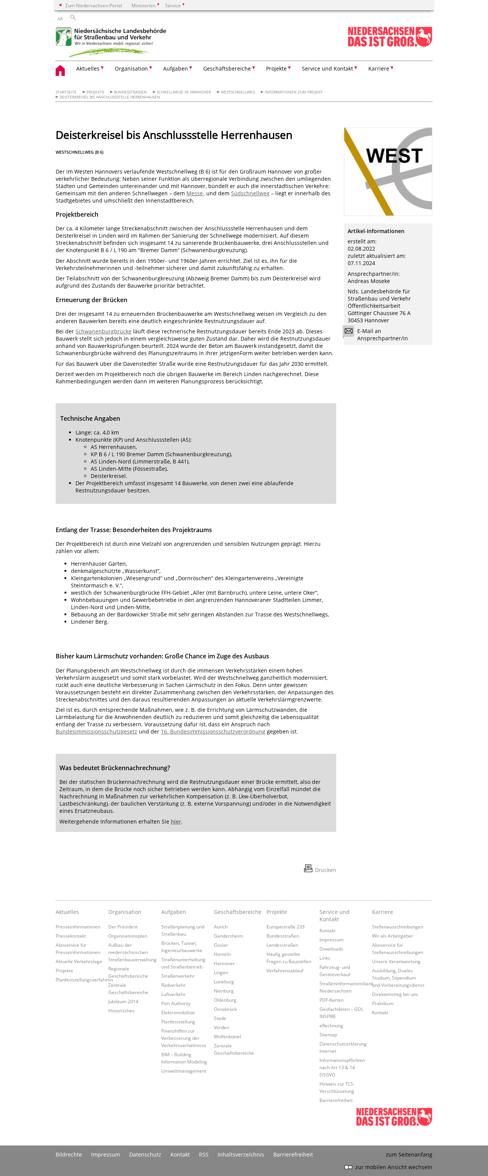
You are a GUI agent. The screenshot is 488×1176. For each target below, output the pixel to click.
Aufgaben (173, 911)
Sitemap (328, 1034)
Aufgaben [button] (175, 68)
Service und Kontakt (334, 915)
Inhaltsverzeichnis (241, 1154)
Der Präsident (123, 926)
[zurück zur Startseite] (113, 43)
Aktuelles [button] (88, 68)
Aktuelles (67, 911)
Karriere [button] (378, 68)
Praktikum (382, 1003)
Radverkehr (173, 985)
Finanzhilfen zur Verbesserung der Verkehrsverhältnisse (183, 1038)
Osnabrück (225, 1009)
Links (324, 958)
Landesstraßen (282, 945)
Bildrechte (69, 1154)
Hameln (222, 954)
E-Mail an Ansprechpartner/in (382, 334)
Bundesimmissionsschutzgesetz (96, 731)
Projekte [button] (276, 68)
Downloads (331, 949)
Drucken (325, 870)
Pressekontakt (71, 936)
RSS (204, 1154)
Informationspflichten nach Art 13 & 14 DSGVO (342, 1067)
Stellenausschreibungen (397, 926)
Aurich (221, 926)
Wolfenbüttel (227, 1036)
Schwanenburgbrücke (103, 331)
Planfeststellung (178, 1021)
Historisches (121, 1010)
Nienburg (224, 991)
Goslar (221, 945)
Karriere (382, 911)
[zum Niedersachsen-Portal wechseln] (390, 45)
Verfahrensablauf (284, 970)
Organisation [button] (131, 68)
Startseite (66, 92)
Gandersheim (228, 936)
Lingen (221, 972)
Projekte (95, 92)
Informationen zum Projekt (294, 92)
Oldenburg (225, 1000)
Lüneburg (224, 981)
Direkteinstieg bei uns (395, 994)
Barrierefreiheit (336, 1100)
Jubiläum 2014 (123, 1001)
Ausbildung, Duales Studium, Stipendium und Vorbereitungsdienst (398, 977)
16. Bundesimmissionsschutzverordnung (213, 731)
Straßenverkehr (177, 976)
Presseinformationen (78, 926)
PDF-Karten (331, 1000)
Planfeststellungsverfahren (84, 980)
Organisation (124, 911)
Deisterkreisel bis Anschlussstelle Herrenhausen (109, 97)
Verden (221, 1027)
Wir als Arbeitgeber (392, 936)
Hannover (224, 963)
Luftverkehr (173, 994)
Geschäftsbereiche (238, 911)
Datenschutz (145, 1154)
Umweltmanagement (183, 1071)
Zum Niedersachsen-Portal (93, 5)
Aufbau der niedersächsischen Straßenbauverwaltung (132, 952)
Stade (220, 1018)
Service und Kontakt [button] (327, 68)
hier (176, 821)
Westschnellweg (238, 92)
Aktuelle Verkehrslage (79, 961)
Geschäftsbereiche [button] (227, 68)
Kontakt (327, 930)
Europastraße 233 (285, 926)
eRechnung (331, 1025)
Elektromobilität (178, 1012)
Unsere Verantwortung (396, 961)
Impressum (331, 939)
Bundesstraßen (130, 92)
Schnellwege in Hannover (184, 92)
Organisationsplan (127, 936)
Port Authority (176, 1003)
